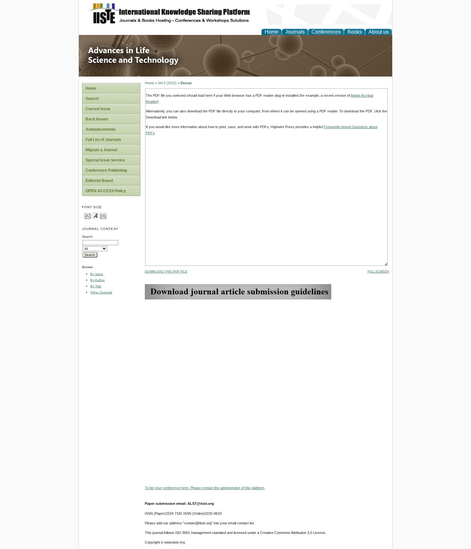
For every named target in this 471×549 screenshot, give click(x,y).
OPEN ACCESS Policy (106, 191)
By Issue (96, 274)
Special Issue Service (105, 160)
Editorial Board (99, 180)
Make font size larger (103, 215)
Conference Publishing (106, 170)
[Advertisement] (267, 344)
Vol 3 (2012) (167, 83)
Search (92, 98)
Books (354, 32)
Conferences (326, 32)
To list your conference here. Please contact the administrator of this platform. (205, 488)
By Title (95, 286)
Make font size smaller (88, 215)
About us (378, 32)
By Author (97, 280)
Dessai (186, 83)
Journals (295, 32)
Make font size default (95, 215)
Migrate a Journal (101, 150)
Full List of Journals (103, 139)
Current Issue (98, 109)
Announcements (101, 129)
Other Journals (101, 292)
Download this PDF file (166, 271)
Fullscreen (378, 271)
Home (271, 32)
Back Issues (97, 119)
